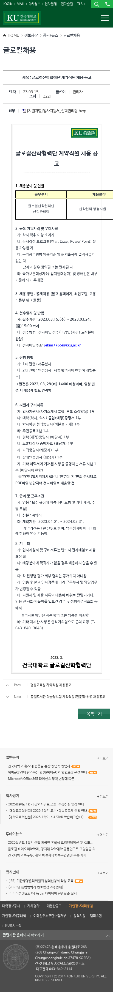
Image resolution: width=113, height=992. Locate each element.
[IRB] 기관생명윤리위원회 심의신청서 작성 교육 (41, 881)
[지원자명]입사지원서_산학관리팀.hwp (56, 111)
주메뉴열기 (104, 17)
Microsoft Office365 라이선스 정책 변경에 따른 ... (43, 779)
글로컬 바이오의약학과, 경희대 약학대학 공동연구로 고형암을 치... (53, 849)
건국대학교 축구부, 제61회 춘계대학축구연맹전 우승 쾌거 (47, 855)
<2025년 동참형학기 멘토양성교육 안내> (35, 887)
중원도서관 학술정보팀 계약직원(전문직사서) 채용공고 (68, 697)
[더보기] (102, 758)
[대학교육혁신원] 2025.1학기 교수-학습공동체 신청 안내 (48, 811)
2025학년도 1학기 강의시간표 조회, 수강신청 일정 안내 (46, 805)
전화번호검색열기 (107, 4)
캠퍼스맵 (96, 916)
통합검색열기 (96, 4)
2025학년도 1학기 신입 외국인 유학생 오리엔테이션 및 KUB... (51, 843)
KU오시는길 (13, 926)
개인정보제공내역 (14, 916)
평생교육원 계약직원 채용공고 (50, 685)
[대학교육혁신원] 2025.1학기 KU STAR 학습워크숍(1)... (48, 817)
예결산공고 (54, 906)
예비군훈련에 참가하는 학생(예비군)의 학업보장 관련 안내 (48, 773)
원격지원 (79, 916)
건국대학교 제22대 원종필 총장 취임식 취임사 (39, 766)
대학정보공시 (11, 906)
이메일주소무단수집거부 (49, 916)
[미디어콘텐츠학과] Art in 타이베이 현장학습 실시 (42, 894)
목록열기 (108, 935)
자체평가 (33, 906)
